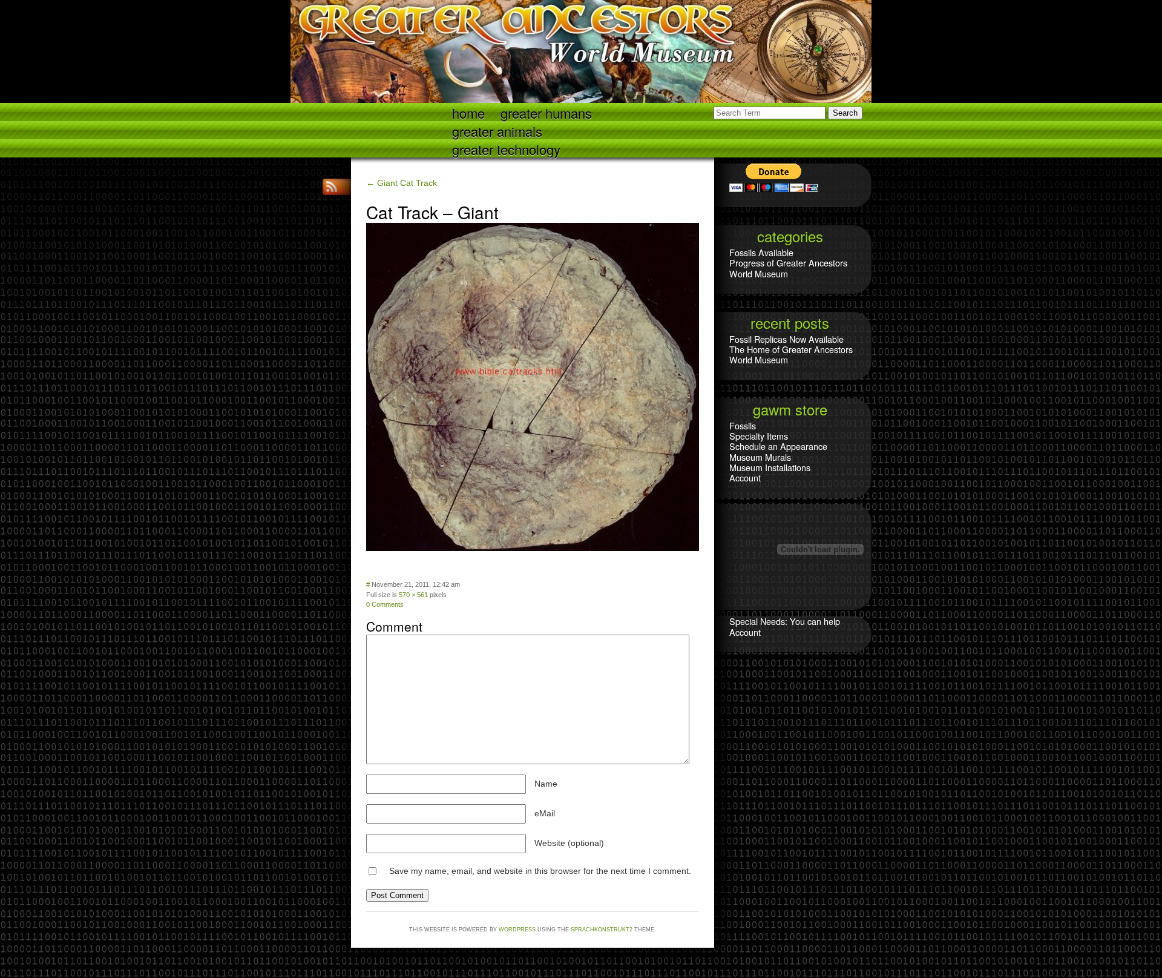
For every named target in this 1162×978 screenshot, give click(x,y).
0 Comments (385, 604)
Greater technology (506, 148)
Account (745, 477)
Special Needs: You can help (784, 621)
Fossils (742, 425)
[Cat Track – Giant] (532, 548)
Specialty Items (758, 435)
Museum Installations (769, 467)
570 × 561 (413, 594)
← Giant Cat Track (401, 183)
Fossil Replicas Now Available (786, 338)
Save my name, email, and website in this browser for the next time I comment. (540, 871)
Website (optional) (569, 843)
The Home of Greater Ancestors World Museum (791, 354)
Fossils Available (761, 252)
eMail (544, 813)
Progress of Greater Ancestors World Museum (788, 267)
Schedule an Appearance (778, 446)
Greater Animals (497, 130)
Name (545, 783)
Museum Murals (760, 457)
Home (468, 112)
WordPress (517, 930)
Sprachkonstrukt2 (601, 930)
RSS (333, 187)
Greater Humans (546, 112)
